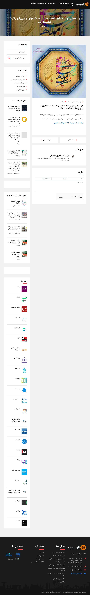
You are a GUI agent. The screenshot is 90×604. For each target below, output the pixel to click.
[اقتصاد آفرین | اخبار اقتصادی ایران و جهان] (24, 492)
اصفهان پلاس (16, 399)
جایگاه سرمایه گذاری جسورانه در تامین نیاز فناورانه (14, 108)
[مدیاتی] (24, 299)
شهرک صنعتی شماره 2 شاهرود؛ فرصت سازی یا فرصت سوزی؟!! (14, 215)
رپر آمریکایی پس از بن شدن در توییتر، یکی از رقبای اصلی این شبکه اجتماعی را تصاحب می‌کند (13, 137)
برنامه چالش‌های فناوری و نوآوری (15, 420)
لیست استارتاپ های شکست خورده (56, 569)
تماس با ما (40, 556)
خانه (48, 26)
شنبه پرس (17, 338)
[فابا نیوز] (24, 523)
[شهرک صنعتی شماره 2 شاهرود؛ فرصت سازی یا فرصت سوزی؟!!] (24, 215)
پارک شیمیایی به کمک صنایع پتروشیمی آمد (13, 152)
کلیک (18, 287)
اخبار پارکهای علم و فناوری (17, 79)
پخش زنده (61, 582)
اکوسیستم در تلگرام (76, 573)
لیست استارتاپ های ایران (57, 565)
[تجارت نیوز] (24, 431)
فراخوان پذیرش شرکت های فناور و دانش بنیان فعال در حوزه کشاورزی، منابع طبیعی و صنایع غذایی (13, 167)
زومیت (18, 144)
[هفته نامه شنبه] (24, 472)
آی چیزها (17, 368)
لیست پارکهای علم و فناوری (57, 559)
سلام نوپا (17, 317)
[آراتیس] (24, 513)
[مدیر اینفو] (24, 482)
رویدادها (70, 5)
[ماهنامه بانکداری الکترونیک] (24, 350)
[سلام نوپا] (24, 319)
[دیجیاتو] (24, 390)
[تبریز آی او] (24, 360)
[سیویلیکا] (18, 555)
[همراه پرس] (24, 329)
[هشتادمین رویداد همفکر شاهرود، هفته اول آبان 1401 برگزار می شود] (24, 119)
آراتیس (18, 511)
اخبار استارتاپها (21, 86)
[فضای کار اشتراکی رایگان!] (24, 203)
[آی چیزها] (24, 370)
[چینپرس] (24, 441)
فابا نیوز (18, 521)
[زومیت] (24, 452)
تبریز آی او (17, 358)
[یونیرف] (8, 555)
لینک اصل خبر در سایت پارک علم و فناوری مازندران (68, 123)
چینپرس (18, 439)
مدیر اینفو (18, 156)
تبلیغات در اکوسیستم (37, 562)
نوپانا (18, 460)
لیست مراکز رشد (60, 562)
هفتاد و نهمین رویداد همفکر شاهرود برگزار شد (14, 229)
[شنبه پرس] (24, 340)
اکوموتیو (18, 378)
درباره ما (41, 552)
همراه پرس (17, 328)
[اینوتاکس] (24, 502)
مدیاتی (18, 297)
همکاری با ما (40, 559)
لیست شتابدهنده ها (59, 556)
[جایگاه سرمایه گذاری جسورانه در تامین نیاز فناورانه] (24, 108)
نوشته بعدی (46, 140)
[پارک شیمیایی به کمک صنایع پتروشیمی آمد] (24, 153)
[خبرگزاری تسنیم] (24, 309)
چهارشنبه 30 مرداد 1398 (74, 102)
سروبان (18, 245)
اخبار (43, 26)
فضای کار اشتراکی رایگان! (15, 202)
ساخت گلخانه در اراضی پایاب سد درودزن (15, 254)
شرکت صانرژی (16, 206)
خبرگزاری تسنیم (15, 307)
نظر (62, 102)
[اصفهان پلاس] (24, 401)
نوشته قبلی (71, 140)
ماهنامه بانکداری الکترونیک (15, 349)
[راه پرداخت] (24, 411)
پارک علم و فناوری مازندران (13, 173)
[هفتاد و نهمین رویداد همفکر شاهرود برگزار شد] (24, 229)
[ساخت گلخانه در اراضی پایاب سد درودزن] (24, 254)
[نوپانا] (24, 462)
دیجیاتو (18, 389)
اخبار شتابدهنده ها (19, 83)
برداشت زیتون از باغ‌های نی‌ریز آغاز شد (14, 241)
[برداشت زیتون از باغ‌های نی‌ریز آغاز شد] (24, 242)
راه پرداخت (17, 409)
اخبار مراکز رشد (21, 90)
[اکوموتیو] (24, 380)
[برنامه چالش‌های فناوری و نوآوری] (24, 421)
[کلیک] (24, 289)
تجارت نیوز (17, 429)
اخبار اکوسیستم (20, 76)
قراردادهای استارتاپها (59, 579)
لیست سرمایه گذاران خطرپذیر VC (56, 574)
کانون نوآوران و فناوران (14, 126)
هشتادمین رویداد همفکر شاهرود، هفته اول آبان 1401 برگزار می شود (13, 120)
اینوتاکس (17, 501)
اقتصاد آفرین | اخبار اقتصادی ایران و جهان (14, 491)
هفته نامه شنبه (16, 470)
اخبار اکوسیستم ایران (59, 552)
